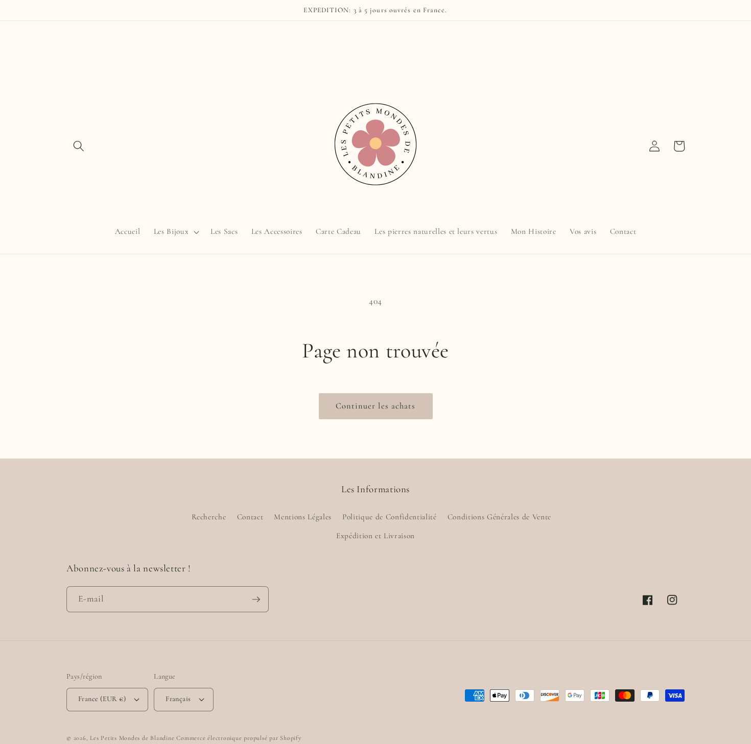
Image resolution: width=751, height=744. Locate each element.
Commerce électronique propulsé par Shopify (238, 737)
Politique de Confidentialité (389, 516)
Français (178, 698)
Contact (250, 516)
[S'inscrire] (256, 599)
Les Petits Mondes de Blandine (132, 737)
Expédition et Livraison (375, 535)
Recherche (209, 516)
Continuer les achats (376, 406)
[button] (78, 146)
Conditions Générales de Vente (499, 516)
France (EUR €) (102, 698)
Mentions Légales (303, 516)
